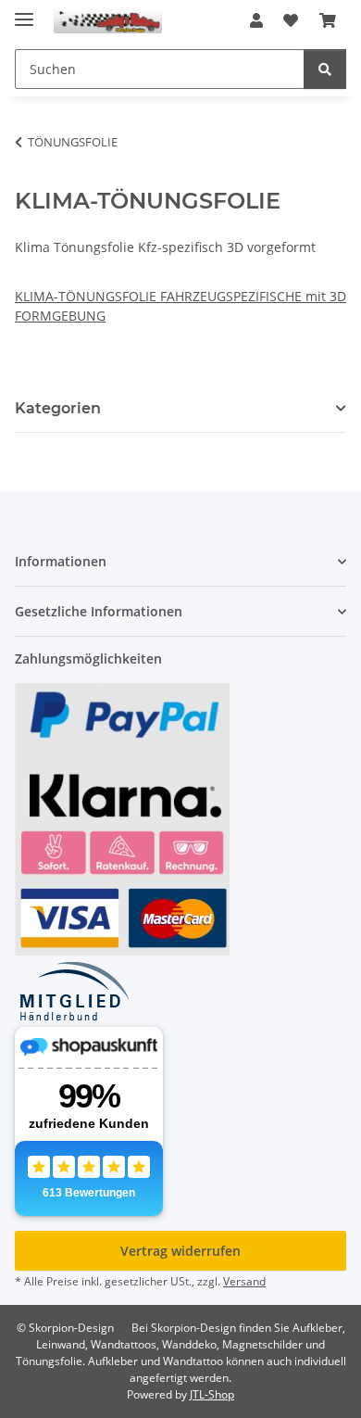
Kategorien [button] (58, 408)
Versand (244, 1281)
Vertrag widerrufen (180, 1251)
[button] (256, 20)
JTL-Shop (212, 1394)
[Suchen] (325, 69)
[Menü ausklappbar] (24, 11)
